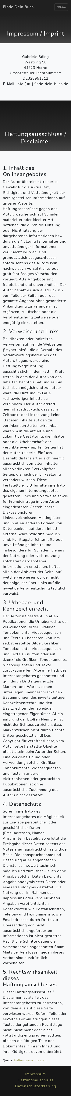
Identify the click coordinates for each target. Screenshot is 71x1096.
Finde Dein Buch (18, 6)
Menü (60, 7)
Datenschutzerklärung (35, 1086)
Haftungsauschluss (36, 1080)
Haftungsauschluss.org (30, 1060)
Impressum (35, 1074)
